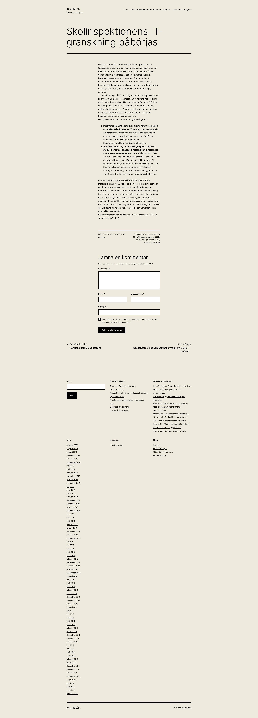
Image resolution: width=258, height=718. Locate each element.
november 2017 (73, 476)
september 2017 (73, 483)
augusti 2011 (72, 680)
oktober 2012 (72, 642)
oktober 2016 (72, 507)
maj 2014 (70, 580)
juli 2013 (70, 611)
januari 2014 (72, 593)
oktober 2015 (72, 535)
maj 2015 (70, 549)
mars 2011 (71, 690)
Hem (125, 9)
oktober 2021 (72, 445)
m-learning (150, 237)
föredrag (141, 237)
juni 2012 (70, 645)
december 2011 (73, 666)
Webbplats (103, 307)
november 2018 (73, 455)
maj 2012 (70, 649)
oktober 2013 (72, 604)
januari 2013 (72, 631)
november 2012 (73, 638)
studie (157, 240)
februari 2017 (72, 497)
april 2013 (71, 621)
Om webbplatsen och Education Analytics (150, 9)
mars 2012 (71, 656)
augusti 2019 (72, 452)
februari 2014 (72, 590)
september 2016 (73, 511)
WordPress (186, 708)
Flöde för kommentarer (163, 452)
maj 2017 (70, 486)
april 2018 (71, 469)
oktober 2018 (72, 459)
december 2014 (73, 562)
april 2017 (71, 490)
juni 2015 (70, 545)
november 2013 (73, 600)
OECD (157, 237)
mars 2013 (71, 624)
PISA (138, 240)
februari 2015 (72, 559)
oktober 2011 (72, 673)
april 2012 (71, 652)
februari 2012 (72, 659)
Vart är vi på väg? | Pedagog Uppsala (169, 403)
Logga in (157, 445)
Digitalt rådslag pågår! (119, 410)
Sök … (69, 381)
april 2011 (70, 687)
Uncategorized (154, 234)
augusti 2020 (72, 448)
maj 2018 (70, 466)
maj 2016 (70, 518)
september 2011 (73, 676)
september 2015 (73, 538)
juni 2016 (70, 514)
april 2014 (71, 583)
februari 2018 (72, 473)
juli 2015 (70, 542)
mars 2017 (71, 493)
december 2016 (73, 500)
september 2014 (73, 573)
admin (103, 237)
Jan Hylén (73, 9)
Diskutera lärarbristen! (119, 407)
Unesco (147, 242)
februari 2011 (72, 693)
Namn (101, 294)
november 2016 (73, 504)
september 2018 (73, 462)
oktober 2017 (72, 479)
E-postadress (137, 294)
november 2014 (73, 566)
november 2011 (73, 669)
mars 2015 (71, 555)
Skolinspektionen (129, 64)
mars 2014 (71, 586)
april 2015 (71, 552)
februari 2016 (72, 524)
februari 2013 (72, 628)
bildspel (144, 88)
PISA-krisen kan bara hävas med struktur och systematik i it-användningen (172, 389)
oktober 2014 (72, 569)
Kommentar (104, 269)
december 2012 (73, 635)
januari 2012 (72, 662)
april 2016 (71, 521)
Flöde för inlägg (160, 448)
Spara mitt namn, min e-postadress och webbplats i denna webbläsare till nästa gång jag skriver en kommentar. (130, 320)
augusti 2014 (72, 576)
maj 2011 (70, 683)
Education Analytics (182, 9)
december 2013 (73, 597)
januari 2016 (72, 528)
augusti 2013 (72, 607)
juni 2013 (70, 614)
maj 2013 (70, 618)
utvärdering (155, 242)
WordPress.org (159, 455)
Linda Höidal (158, 396)
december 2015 (73, 531)
